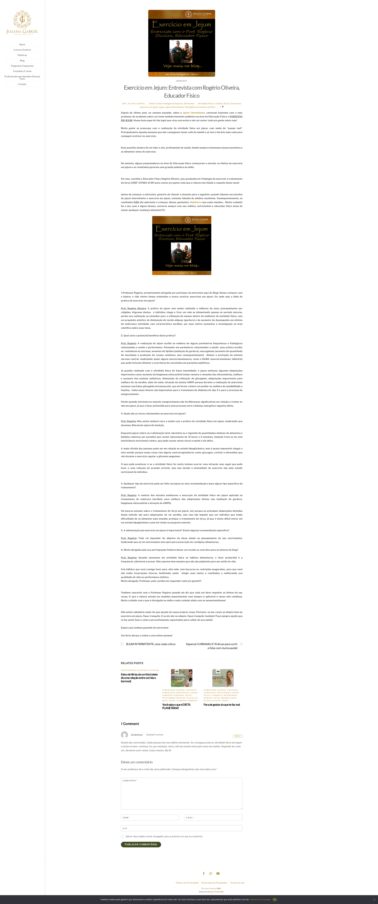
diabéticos (196, 202)
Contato (22, 84)
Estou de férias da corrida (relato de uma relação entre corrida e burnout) (139, 678)
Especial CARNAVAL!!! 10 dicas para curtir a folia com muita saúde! (211, 646)
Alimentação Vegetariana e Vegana (180, 693)
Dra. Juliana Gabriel (133, 103)
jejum (161, 107)
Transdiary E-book (22, 71)
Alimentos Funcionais (173, 695)
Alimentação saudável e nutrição (179, 690)
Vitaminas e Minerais (186, 701)
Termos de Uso (237, 882)
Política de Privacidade (187, 882)
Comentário (130, 781)
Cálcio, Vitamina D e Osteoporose (220, 695)
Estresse (154, 670)
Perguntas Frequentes (22, 65)
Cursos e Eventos (22, 49)
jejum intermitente (175, 107)
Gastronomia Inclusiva (174, 698)
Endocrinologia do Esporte (170, 103)
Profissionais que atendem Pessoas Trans (22, 77)
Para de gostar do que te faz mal (222, 704)
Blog (22, 60)
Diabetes (208, 698)
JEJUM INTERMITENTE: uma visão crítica (150, 644)
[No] (374, 899)
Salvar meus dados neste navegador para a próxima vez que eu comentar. (164, 836)
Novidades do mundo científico (200, 107)
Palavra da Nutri (212, 701)
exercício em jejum (149, 107)
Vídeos (172, 701)
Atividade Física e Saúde (210, 103)
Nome (126, 818)
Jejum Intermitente (194, 112)
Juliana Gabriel (209, 888)
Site (125, 828)
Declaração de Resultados (214, 882)
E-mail (190, 818)
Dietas (152, 103)
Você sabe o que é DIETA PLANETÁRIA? (176, 706)
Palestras (22, 55)
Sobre (22, 44)
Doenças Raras (229, 698)
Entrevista (189, 103)
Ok (274, 899)
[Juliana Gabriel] (22, 37)
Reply (238, 736)
